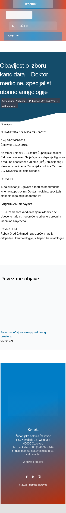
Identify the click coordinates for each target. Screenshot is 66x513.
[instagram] (39, 476)
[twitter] (33, 476)
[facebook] (26, 476)
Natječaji (20, 101)
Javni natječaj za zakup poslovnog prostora (24, 308)
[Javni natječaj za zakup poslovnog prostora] (27, 308)
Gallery (30, 308)
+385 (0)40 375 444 (41, 447)
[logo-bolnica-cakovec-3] (18, 248)
